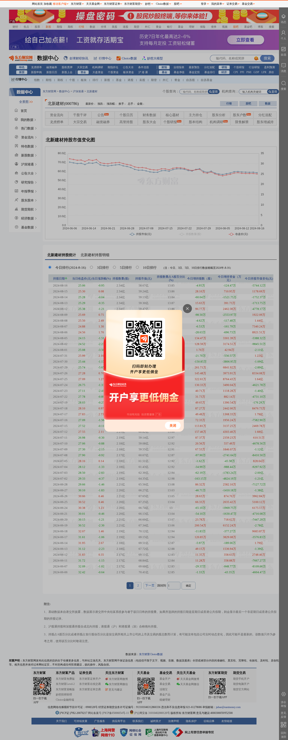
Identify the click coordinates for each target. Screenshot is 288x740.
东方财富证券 (112, 3)
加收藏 (48, 3)
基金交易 (247, 3)
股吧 (176, 3)
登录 (203, 3)
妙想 (148, 3)
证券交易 (232, 3)
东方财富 (76, 3)
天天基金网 (93, 3)
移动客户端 (59, 3)
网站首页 (37, 3)
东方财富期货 (132, 3)
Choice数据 (162, 3)
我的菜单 (216, 3)
